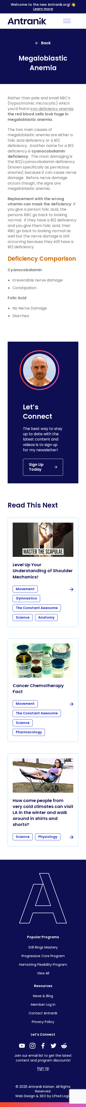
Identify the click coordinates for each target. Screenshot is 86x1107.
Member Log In (43, 1004)
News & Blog (43, 996)
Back (46, 43)
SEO (43, 1096)
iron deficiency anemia (52, 109)
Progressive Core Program (43, 956)
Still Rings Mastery (43, 947)
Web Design (25, 1096)
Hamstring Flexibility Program (43, 964)
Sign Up (43, 1068)
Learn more (43, 8)
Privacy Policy (43, 1021)
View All (43, 973)
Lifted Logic (61, 1096)
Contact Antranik (43, 1013)
